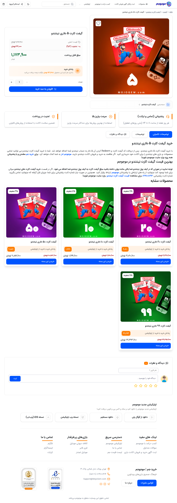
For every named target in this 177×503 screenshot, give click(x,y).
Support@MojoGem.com (94, 479)
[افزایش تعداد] (11, 82)
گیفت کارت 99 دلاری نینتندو (158, 326)
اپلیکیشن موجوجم (114, 443)
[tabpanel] (88, 159)
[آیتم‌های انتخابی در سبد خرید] (3, 4)
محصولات (142, 4)
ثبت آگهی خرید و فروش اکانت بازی (140, 452)
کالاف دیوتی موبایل (78, 443)
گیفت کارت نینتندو (153, 12)
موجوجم (115, 173)
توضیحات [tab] (139, 134)
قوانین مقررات (147, 483)
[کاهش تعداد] (26, 82)
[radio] (136, 386)
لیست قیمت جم (115, 452)
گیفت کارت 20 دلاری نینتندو (158, 242)
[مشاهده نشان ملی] (28, 479)
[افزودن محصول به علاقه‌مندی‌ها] (98, 23)
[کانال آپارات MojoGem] (101, 484)
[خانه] (164, 4)
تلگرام (50, 443)
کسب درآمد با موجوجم (101, 5)
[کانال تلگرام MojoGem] (108, 484)
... (79, 4)
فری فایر (83, 448)
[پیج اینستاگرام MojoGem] (104, 484)
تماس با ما (117, 448)
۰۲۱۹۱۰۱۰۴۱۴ (147, 176)
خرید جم (30, 154)
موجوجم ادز (66, 154)
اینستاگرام (48, 448)
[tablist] (152, 134)
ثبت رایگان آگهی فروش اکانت (123, 5)
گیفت (165, 12)
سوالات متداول (150, 448)
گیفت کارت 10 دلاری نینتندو (101, 242)
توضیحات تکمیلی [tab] (161, 134)
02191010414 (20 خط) (97, 474)
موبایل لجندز (81, 452)
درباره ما (128, 483)
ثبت (15, 378)
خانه (171, 12)
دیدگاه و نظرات (116, 134)
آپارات (50, 452)
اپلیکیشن (86, 5)
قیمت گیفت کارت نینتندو (117, 176)
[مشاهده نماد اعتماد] (55, 479)
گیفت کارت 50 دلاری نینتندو (43, 242)
